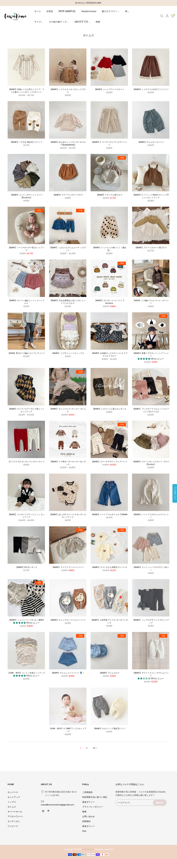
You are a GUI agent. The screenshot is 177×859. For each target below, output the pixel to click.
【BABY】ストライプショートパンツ (68, 567)
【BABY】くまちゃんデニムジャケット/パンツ (67, 249)
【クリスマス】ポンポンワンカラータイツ (26, 461)
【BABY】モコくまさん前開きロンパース (110, 567)
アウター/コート (15, 816)
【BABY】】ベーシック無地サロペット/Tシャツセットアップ (151, 196)
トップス (12, 801)
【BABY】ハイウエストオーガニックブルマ (68, 90)
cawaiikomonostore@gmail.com (57, 804)
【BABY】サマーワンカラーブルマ (68, 194)
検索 (84, 811)
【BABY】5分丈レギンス (26, 567)
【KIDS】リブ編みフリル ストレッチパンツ (151, 302)
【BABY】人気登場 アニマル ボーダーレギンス (109, 621)
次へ (95, 747)
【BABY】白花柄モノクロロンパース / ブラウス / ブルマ (109, 354)
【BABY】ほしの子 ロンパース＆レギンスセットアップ (68, 516)
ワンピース (13, 826)
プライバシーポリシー (92, 806)
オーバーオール (15, 811)
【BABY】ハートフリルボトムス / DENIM (109, 514)
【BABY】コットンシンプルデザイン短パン (151, 568)
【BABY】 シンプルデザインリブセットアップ (150, 621)
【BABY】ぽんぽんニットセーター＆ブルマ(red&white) (68, 143)
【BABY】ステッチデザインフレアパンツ (109, 461)
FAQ (84, 831)
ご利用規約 (87, 792)
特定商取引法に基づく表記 (94, 797)
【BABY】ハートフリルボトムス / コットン (151, 516)
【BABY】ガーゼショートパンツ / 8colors (109, 302)
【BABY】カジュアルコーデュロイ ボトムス (68, 410)
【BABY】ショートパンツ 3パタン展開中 (26, 620)
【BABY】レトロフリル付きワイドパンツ (151, 89)
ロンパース (13, 792)
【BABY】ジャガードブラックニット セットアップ (26, 516)
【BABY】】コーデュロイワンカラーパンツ (109, 143)
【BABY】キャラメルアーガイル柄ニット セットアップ (26, 410)
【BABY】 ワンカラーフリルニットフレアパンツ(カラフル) (150, 410)
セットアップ (14, 797)
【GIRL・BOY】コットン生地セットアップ (26, 672)
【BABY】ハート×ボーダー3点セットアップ (26, 249)
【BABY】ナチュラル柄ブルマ (109, 194)
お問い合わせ (88, 816)
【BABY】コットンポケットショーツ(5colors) (26, 196)
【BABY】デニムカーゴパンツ (151, 142)
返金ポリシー (88, 801)
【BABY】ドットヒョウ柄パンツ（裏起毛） (109, 249)
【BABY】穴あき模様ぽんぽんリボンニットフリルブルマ (68, 302)
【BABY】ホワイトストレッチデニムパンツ (151, 674)
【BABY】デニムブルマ (109, 672)
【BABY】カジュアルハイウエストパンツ (68, 620)
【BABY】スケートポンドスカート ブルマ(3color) (150, 463)
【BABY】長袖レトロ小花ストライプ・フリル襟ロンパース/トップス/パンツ (26, 90)
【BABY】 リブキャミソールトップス (67, 353)
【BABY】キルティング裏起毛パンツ (109, 728)
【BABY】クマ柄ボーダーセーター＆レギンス (68, 463)
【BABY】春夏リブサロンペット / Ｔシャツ (151, 354)
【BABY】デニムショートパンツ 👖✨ (67, 672)
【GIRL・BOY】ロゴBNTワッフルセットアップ (67, 730)
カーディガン (14, 821)
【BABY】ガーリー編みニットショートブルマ (26, 302)
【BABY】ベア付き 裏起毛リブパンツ (26, 142)
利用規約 (86, 821)
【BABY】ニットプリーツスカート (109, 89)
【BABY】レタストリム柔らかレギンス (109, 408)
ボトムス (12, 806)
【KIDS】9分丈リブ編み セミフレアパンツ (26, 353)
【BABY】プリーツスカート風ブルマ (151, 247)
